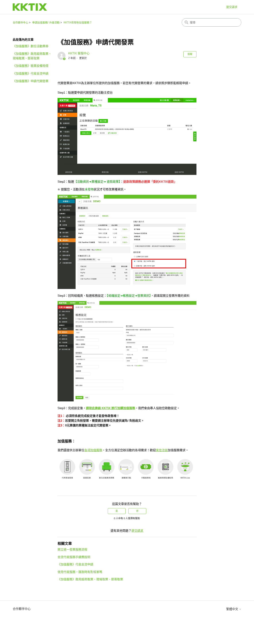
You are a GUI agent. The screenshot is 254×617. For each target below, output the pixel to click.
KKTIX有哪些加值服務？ (78, 22)
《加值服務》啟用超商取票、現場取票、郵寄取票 (32, 56)
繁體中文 (232, 609)
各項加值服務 (93, 450)
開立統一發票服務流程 (72, 549)
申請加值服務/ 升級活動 (46, 22)
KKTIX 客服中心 (78, 53)
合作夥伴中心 (20, 22)
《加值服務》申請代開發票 (30, 81)
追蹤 (190, 54)
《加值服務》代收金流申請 (30, 73)
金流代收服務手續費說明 (74, 557)
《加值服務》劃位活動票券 (30, 46)
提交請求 (231, 7)
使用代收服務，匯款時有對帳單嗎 (80, 572)
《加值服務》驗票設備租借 (30, 65)
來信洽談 (162, 450)
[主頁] (30, 7)
